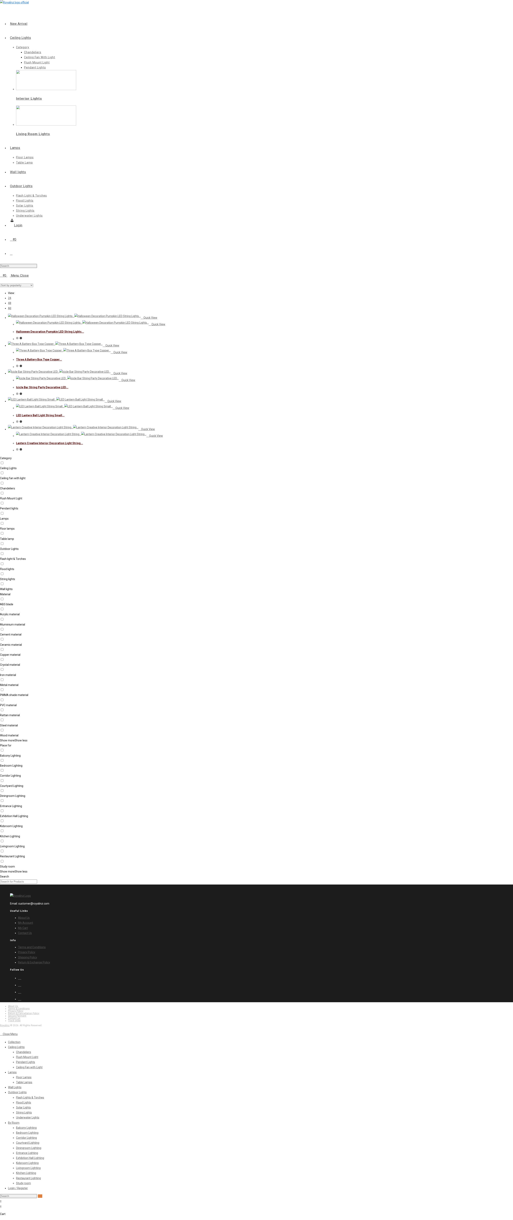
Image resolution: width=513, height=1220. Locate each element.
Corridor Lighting (26, 1137)
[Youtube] (19, 998)
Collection (14, 1042)
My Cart (23, 928)
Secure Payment (17, 1015)
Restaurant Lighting (28, 1178)
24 (9, 298)
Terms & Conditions (19, 1008)
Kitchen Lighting (26, 1173)
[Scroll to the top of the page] (1, 1029)
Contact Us (25, 933)
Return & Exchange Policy (34, 962)
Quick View (150, 317)
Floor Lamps (23, 1077)
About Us (24, 917)
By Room (13, 1122)
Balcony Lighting (26, 1127)
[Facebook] (19, 977)
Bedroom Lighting (27, 1132)
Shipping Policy (27, 957)
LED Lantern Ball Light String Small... (40, 415)
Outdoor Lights (17, 1092)
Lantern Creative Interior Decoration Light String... (49, 443)
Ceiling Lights (16, 1047)
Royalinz (5, 1025)
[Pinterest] (19, 991)
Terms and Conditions (32, 947)
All (9, 308)
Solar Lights (23, 1107)
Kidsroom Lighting (27, 1163)
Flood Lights (23, 1102)
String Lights (24, 1112)
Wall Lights (14, 1087)
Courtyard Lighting (27, 1142)
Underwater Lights (27, 1117)
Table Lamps (24, 1082)
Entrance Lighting (27, 1153)
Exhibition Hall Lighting (30, 1158)
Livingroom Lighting (28, 1168)
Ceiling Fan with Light (29, 1067)
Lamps (12, 1072)
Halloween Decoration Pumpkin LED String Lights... (50, 331)
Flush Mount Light (27, 1057)
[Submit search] (40, 1196)
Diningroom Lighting (28, 1148)
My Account (25, 922)
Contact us (14, 1018)
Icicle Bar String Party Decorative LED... (42, 387)
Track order (14, 1020)
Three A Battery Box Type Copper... (39, 359)
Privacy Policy (26, 952)
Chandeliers (23, 1052)
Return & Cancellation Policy (23, 1013)
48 (9, 303)
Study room (23, 1183)
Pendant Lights (25, 1062)
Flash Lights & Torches (30, 1097)
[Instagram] (19, 984)
